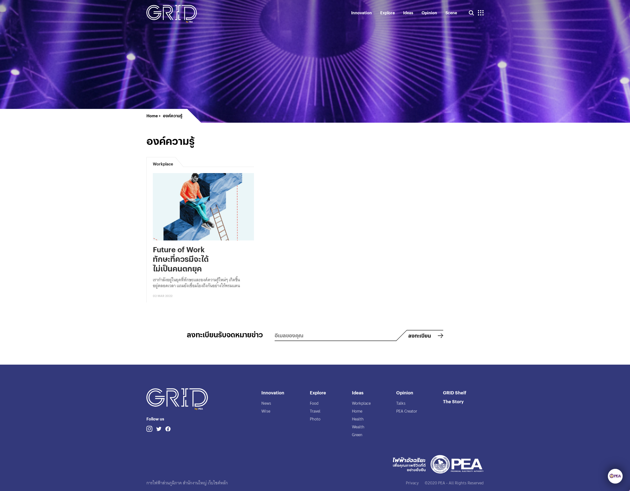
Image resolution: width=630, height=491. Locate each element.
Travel (315, 411)
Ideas (408, 12)
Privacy (412, 483)
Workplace (361, 403)
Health (358, 419)
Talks (401, 403)
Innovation (361, 12)
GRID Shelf (454, 392)
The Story (453, 401)
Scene (451, 12)
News (266, 403)
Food (314, 403)
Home (357, 411)
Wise (265, 411)
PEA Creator (406, 411)
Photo (315, 419)
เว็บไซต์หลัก (217, 483)
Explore (387, 12)
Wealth (358, 427)
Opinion (429, 12)
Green (357, 434)
